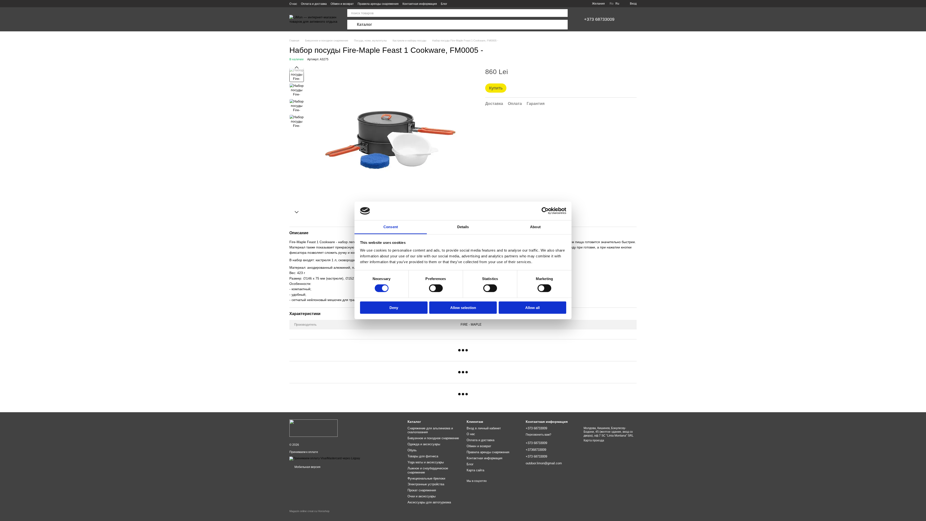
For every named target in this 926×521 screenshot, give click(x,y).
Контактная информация (419, 4)
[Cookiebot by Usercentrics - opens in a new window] (545, 210)
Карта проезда (594, 440)
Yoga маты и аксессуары (426, 462)
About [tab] (535, 227)
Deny (393, 307)
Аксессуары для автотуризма (429, 502)
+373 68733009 (599, 19)
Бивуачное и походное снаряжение (433, 438)
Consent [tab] (390, 227)
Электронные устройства (426, 484)
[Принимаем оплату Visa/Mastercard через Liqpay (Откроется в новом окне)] (324, 458)
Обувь (412, 450)
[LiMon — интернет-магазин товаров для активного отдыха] (313, 428)
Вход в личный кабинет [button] (484, 428)
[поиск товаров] (564, 13)
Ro (611, 3)
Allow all (532, 307)
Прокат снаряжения (422, 490)
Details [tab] (463, 227)
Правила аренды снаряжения (378, 4)
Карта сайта (475, 470)
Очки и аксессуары (422, 496)
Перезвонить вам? (538, 434)
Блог (444, 4)
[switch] (436, 288)
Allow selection (463, 307)
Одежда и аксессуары (424, 444)
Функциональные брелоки (426, 478)
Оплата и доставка (314, 4)
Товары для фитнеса (423, 456)
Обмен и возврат (342, 4)
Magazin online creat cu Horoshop (309, 511)
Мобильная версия (307, 467)
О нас (293, 4)
